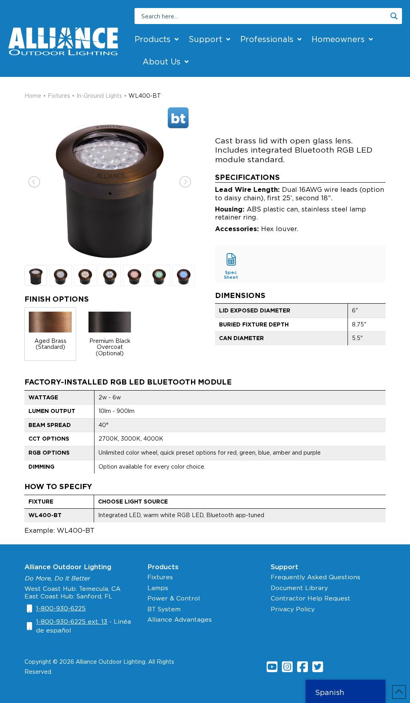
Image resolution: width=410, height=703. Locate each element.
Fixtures (59, 96)
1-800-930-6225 (61, 608)
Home (32, 96)
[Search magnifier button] (394, 16)
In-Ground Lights (99, 96)
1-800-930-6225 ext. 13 (71, 621)
